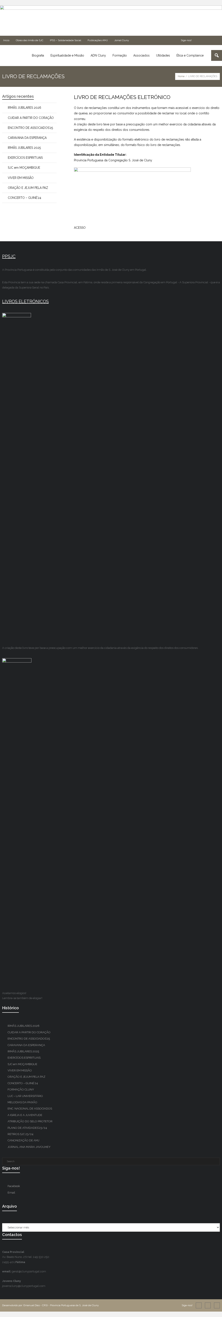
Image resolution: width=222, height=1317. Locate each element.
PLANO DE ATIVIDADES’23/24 (27, 1127)
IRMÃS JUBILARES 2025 (24, 147)
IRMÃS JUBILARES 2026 (24, 107)
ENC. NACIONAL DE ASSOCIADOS (30, 1108)
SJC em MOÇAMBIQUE (24, 167)
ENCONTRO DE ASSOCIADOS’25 (30, 128)
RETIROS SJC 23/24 (20, 1134)
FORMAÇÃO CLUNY (21, 1089)
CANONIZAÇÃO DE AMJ (23, 1140)
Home (181, 76)
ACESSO (80, 227)
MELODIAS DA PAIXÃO (22, 1102)
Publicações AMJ (98, 40)
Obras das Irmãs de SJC (29, 40)
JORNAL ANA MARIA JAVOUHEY (29, 1147)
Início (6, 40)
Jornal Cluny (121, 40)
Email (11, 1192)
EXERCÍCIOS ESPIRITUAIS (25, 157)
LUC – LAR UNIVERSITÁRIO (25, 1096)
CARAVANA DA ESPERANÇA (27, 137)
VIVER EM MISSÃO (21, 178)
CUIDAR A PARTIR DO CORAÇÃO (31, 118)
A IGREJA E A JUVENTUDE (25, 1115)
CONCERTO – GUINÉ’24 (24, 197)
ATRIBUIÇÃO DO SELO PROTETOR (30, 1121)
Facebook (14, 1186)
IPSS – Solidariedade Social (65, 40)
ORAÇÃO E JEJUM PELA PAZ (28, 188)
